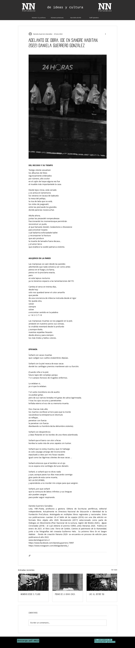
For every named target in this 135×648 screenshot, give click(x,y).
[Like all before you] (102, 582)
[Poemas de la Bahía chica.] (67, 582)
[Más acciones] (105, 34)
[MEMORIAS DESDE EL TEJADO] (33, 582)
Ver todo (114, 570)
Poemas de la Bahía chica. (65, 594)
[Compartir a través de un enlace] (30, 556)
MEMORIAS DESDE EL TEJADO (30, 594)
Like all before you (96, 594)
